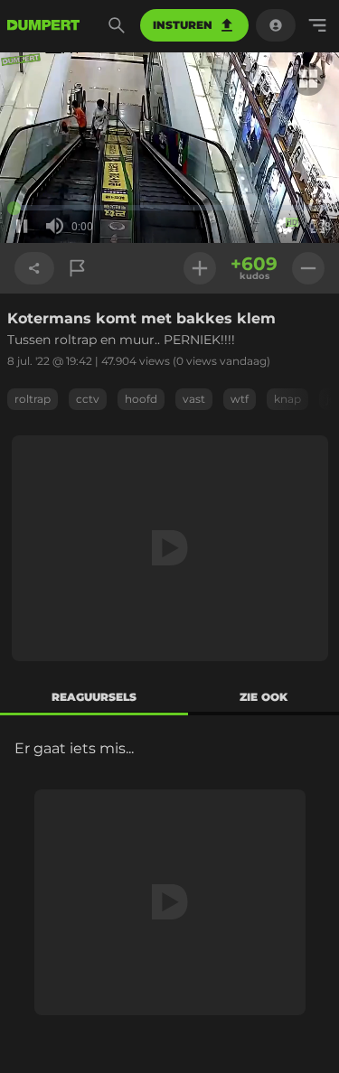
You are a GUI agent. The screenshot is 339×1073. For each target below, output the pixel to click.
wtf (240, 399)
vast (194, 399)
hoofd (141, 399)
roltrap (32, 399)
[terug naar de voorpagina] (43, 25)
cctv (87, 399)
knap (287, 399)
